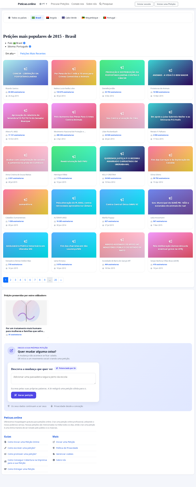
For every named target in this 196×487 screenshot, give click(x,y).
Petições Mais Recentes (33, 53)
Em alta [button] (10, 53)
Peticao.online (27, 3)
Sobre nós (91, 4)
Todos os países (20, 17)
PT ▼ (44, 4)
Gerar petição (25, 395)
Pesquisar (107, 4)
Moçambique (93, 17)
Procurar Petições (60, 4)
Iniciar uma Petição (166, 4)
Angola (54, 17)
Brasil (39, 17)
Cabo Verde (72, 17)
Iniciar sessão (144, 4)
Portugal (112, 17)
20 (55, 279)
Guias (7, 436)
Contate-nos (77, 4)
